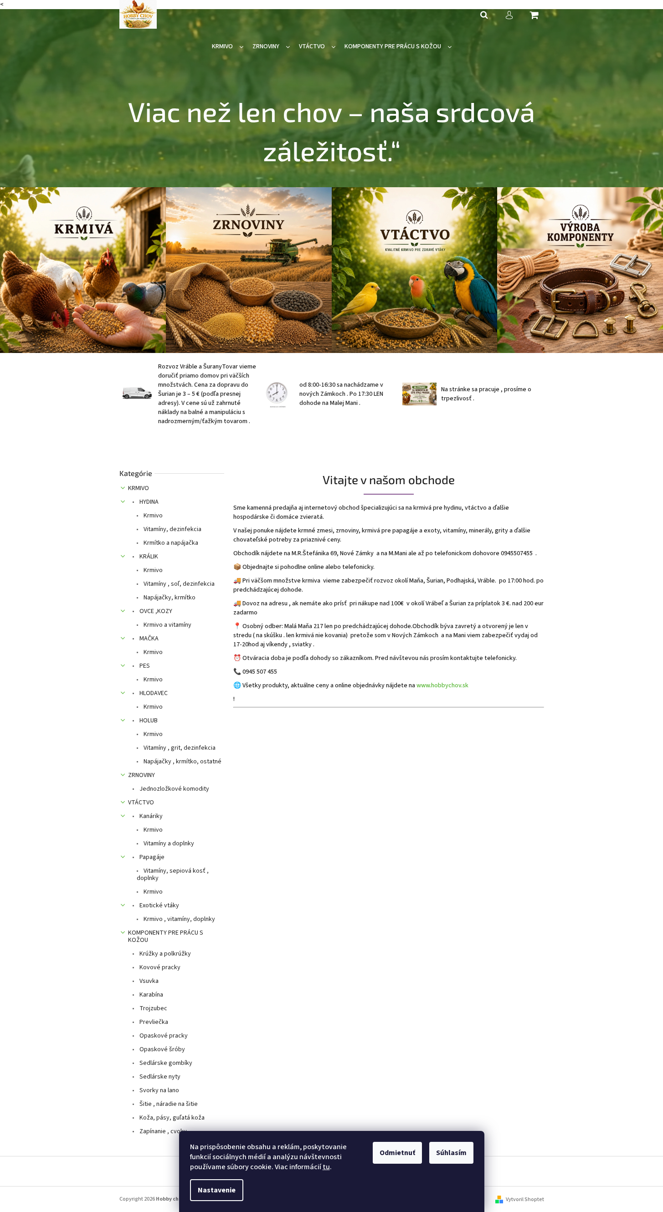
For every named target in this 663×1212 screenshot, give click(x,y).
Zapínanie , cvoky (162, 1131)
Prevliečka (153, 1022)
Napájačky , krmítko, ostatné (181, 761)
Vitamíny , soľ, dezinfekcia (178, 583)
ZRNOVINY (141, 775)
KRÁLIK (148, 556)
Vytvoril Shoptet (525, 1199)
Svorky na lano (158, 1090)
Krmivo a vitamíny (166, 624)
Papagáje (151, 857)
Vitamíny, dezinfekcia (171, 529)
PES (144, 665)
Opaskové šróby (161, 1049)
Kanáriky (150, 816)
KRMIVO (138, 488)
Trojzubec (152, 1008)
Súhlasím (451, 1153)
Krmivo (152, 515)
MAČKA (148, 638)
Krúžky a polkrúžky (164, 953)
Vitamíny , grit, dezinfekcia (179, 747)
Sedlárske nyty (159, 1076)
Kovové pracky (159, 967)
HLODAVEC (153, 693)
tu (326, 1167)
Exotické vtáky (158, 905)
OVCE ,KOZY (155, 611)
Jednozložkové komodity (173, 788)
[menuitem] (227, 47)
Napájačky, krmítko (168, 597)
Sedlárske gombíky (165, 1063)
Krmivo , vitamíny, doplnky (178, 919)
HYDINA (148, 501)
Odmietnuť (397, 1153)
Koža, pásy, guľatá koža (171, 1117)
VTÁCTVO (141, 802)
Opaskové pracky (163, 1035)
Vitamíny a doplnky (168, 843)
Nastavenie (217, 1190)
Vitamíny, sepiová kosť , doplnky (173, 874)
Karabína (150, 994)
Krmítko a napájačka (170, 542)
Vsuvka (148, 981)
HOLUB (148, 720)
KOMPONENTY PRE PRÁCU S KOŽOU (165, 936)
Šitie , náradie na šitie (168, 1104)
